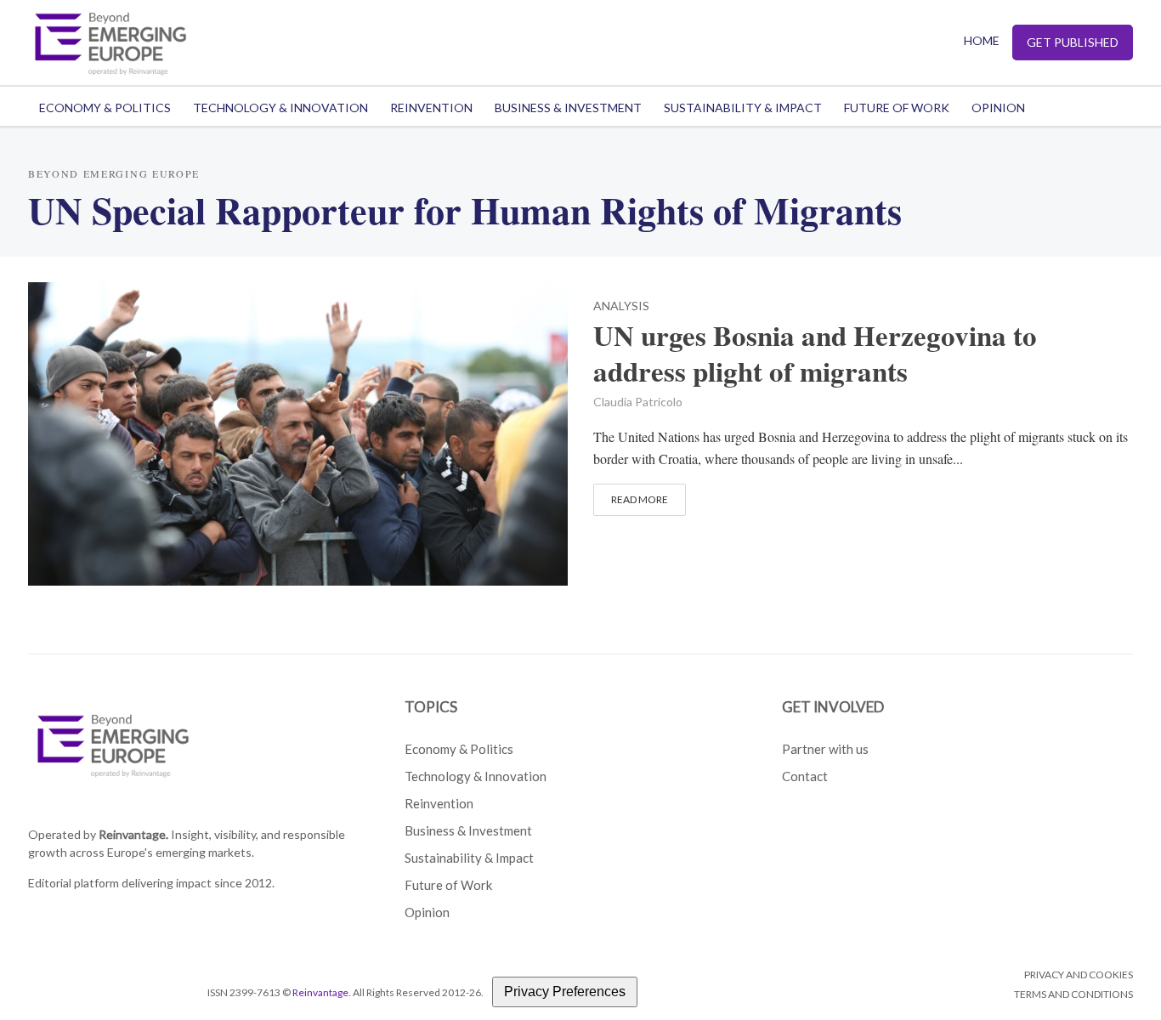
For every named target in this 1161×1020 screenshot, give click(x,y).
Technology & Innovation (280, 107)
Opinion (998, 107)
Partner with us (825, 748)
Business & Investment (568, 107)
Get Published (1073, 42)
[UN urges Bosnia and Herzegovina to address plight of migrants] (298, 431)
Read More (639, 499)
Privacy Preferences (565, 991)
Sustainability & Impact (743, 107)
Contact (805, 776)
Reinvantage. (133, 834)
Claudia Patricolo (637, 401)
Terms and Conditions (1073, 994)
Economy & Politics (105, 107)
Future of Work (896, 107)
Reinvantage (320, 992)
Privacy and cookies (1078, 974)
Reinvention (431, 107)
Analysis (621, 306)
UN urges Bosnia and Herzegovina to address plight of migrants (815, 353)
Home (982, 40)
